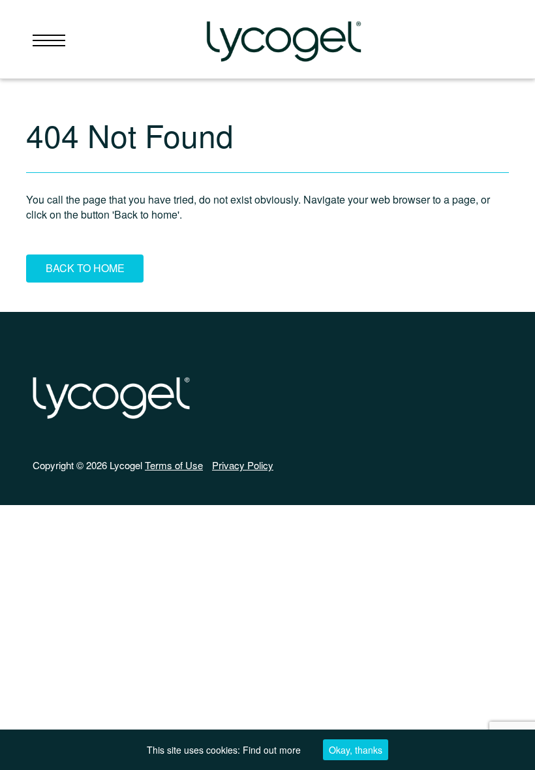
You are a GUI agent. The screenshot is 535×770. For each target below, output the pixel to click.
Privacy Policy (242, 465)
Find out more (272, 749)
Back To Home (85, 267)
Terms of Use (174, 465)
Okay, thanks (355, 749)
